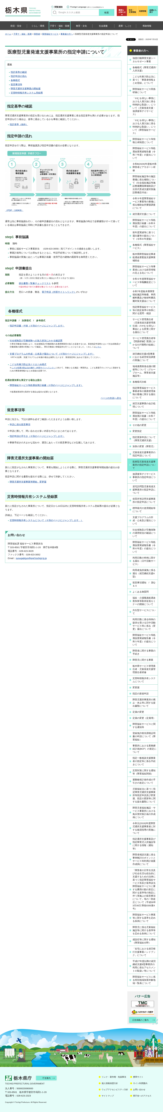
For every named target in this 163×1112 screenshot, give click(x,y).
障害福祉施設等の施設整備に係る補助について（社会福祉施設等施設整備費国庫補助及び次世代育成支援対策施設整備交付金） (144, 184)
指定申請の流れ (19, 76)
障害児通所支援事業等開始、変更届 (28, 482)
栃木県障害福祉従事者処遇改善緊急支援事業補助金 (144, 257)
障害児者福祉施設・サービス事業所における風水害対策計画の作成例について (144, 813)
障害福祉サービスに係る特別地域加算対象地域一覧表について (144, 980)
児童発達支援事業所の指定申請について (144, 454)
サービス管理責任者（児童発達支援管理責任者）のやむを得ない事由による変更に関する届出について (144, 325)
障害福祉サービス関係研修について (144, 91)
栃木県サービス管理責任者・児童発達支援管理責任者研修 (144, 669)
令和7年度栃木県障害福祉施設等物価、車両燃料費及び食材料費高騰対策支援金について (144, 296)
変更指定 (137, 431)
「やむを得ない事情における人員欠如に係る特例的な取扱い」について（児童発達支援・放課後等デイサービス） (144, 106)
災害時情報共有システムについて (144, 680)
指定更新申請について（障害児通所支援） (144, 439)
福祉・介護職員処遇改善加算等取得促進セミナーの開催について (144, 601)
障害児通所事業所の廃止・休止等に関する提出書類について (144, 702)
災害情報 (132, 11)
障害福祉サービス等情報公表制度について (144, 141)
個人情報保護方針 (110, 1083)
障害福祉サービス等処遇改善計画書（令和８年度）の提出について (144, 223)
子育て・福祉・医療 (22, 34)
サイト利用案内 (140, 1083)
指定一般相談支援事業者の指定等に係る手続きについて (144, 761)
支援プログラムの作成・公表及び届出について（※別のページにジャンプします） (52, 354)
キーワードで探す (54, 12)
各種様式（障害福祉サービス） (144, 246)
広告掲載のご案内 (140, 1020)
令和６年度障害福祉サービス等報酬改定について (144, 282)
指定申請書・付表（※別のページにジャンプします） (37, 325)
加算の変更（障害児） (144, 446)
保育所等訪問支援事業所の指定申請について (144, 500)
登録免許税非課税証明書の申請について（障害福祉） (144, 736)
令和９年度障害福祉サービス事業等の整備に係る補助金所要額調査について (144, 203)
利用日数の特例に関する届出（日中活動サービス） (144, 561)
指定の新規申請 (141, 693)
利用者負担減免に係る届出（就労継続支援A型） (144, 573)
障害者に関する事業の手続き (144, 652)
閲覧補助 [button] (59, 7)
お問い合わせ (139, 1089)
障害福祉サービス (50, 34)
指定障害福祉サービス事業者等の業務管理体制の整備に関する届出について (144, 393)
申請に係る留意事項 (20, 424)
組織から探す (153, 11)
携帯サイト (138, 1077)
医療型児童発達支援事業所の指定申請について (144, 464)
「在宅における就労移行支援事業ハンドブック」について (144, 951)
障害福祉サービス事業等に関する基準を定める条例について (144, 917)
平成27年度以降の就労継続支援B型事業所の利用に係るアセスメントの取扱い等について (144, 966)
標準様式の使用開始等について (144, 510)
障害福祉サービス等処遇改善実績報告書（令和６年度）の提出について (144, 547)
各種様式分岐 (139, 382)
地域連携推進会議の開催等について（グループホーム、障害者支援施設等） (144, 371)
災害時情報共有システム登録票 (27, 93)
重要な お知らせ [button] (122, 11)
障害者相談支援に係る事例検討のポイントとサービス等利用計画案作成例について (144, 859)
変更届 (136, 687)
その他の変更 (139, 425)
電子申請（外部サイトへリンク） (59, 292)
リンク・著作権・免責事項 (114, 1077)
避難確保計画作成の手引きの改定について (144, 781)
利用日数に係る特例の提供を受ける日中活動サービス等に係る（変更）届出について (144, 624)
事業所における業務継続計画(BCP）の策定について (144, 748)
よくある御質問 (141, 591)
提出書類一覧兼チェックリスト (35, 283)
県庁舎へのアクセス (142, 1096)
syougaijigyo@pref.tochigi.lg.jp (31, 558)
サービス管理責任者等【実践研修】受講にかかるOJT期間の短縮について (144, 343)
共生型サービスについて (144, 612)
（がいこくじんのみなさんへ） (87, 7)
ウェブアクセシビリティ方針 (115, 1089)
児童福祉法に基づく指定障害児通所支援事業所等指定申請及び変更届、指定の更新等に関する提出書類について (144, 795)
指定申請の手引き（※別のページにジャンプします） (37, 436)
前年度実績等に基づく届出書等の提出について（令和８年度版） (144, 235)
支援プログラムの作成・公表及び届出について (144, 520)
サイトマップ (108, 1096)
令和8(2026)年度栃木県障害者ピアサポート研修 (145, 167)
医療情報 (142, 11)
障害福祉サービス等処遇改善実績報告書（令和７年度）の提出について (144, 153)
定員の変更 (138, 712)
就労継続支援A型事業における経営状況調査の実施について (144, 357)
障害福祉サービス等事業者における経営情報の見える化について (144, 269)
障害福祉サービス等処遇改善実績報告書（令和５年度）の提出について (144, 640)
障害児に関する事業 (143, 660)
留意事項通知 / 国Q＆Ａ (144, 584)
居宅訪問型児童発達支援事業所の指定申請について (144, 489)
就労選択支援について (144, 214)
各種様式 (15, 80)
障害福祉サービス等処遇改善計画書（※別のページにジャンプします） (46, 385)
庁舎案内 (46, 1078)
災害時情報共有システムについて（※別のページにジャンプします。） (46, 520)
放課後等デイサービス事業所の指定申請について (144, 477)
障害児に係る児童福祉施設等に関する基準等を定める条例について (144, 930)
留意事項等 (16, 84)
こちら (98, 347)
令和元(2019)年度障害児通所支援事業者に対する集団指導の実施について (144, 828)
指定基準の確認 (19, 72)
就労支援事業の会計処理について (144, 405)
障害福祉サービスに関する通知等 (144, 725)
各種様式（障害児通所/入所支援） (144, 69)
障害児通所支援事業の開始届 (25, 88)
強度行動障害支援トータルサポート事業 (144, 60)
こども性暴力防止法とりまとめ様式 (28, 364)
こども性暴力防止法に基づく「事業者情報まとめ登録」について (144, 79)
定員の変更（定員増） (144, 718)
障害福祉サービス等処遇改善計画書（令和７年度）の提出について (144, 416)
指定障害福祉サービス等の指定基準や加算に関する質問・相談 (144, 310)
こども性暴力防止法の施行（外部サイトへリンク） (34, 368)
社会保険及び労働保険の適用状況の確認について (144, 533)
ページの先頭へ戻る (111, 398)
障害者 (37, 34)
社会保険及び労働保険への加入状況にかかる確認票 (36, 340)
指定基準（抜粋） (19, 124)
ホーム (8, 34)
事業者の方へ (67, 34)
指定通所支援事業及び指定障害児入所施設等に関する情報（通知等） (144, 844)
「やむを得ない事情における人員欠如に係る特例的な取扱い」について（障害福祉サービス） (144, 126)
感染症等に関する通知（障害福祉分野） (144, 941)
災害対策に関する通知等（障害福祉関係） (144, 772)
